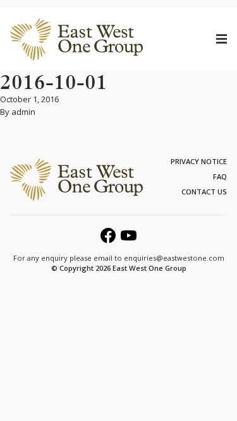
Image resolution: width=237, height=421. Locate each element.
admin (23, 111)
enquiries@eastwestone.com (174, 258)
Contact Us (204, 191)
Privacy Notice (199, 161)
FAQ (220, 176)
